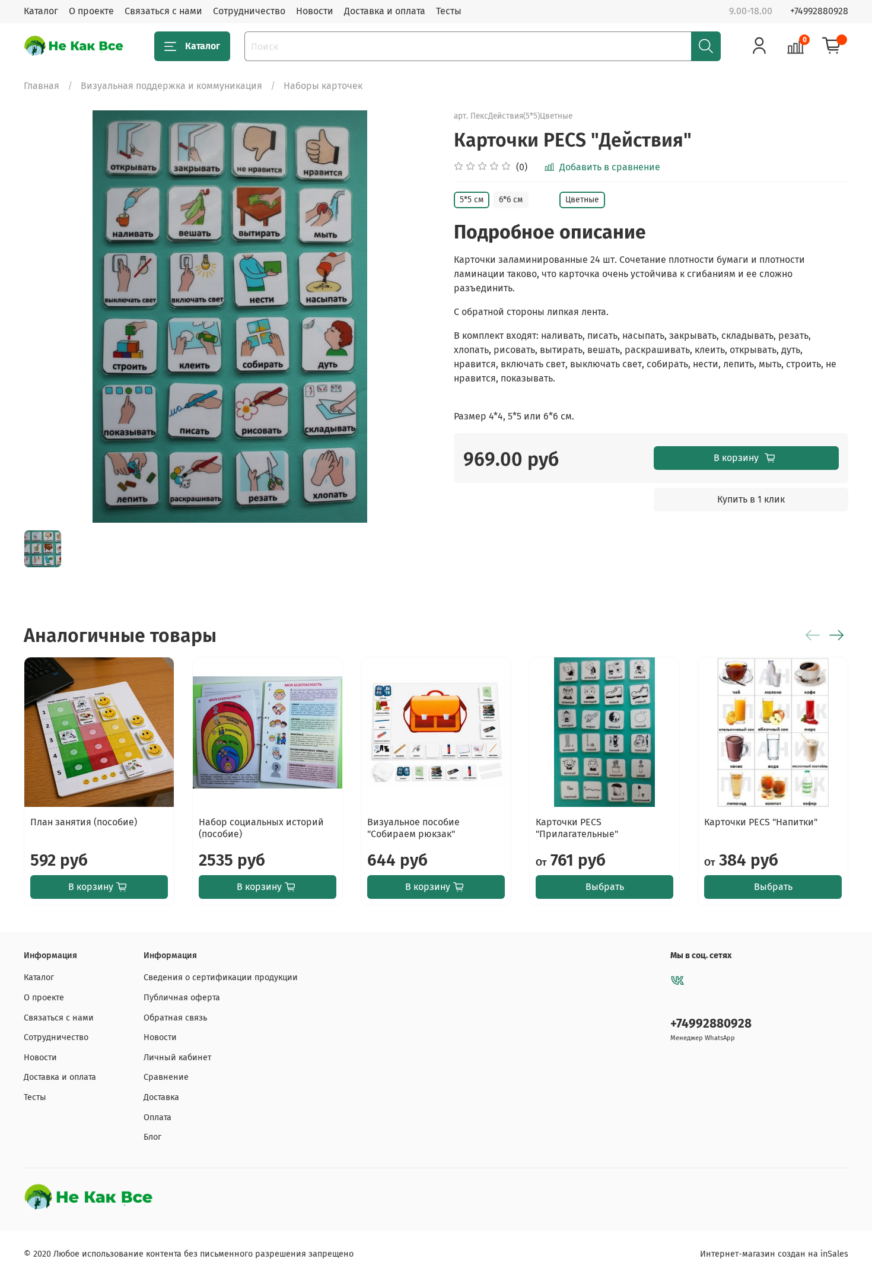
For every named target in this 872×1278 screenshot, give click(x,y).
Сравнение (166, 1077)
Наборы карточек (323, 85)
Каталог (41, 11)
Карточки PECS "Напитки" (760, 822)
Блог (152, 1137)
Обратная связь (175, 1018)
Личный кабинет (177, 1058)
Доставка (161, 1097)
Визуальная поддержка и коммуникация (171, 85)
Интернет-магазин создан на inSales (774, 1254)
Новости (314, 11)
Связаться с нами (163, 11)
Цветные (582, 200)
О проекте (91, 11)
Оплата (157, 1117)
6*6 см (511, 200)
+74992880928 (819, 11)
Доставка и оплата (384, 11)
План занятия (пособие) (83, 822)
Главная (41, 85)
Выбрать (604, 886)
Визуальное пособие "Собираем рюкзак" (413, 828)
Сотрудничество (249, 11)
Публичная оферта (182, 998)
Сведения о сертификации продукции (221, 977)
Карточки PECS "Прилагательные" (577, 828)
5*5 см (471, 200)
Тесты (449, 11)
